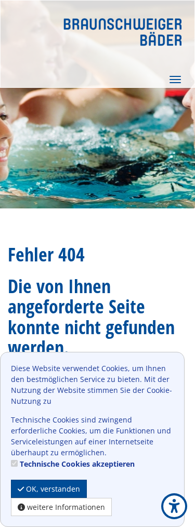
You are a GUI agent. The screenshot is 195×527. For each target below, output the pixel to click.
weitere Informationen (65, 507)
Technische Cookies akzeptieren (77, 464)
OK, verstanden (52, 489)
